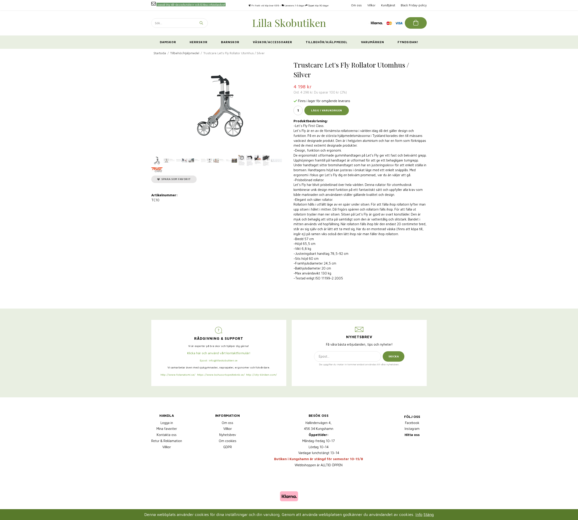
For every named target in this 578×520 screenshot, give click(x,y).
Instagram (412, 429)
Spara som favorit (175, 179)
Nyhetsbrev (227, 435)
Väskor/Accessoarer (272, 42)
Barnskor (230, 42)
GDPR (227, 447)
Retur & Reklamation (166, 441)
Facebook (412, 423)
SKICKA (394, 356)
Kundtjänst (388, 5)
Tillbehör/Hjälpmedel (326, 42)
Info (418, 514)
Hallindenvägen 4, (318, 423)
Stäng (429, 514)
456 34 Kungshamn (318, 429)
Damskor (168, 42)
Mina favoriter (166, 429)
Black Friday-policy (414, 5)
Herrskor (198, 42)
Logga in (167, 423)
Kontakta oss (167, 435)
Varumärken (372, 42)
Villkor (371, 5)
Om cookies (227, 441)
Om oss (356, 5)
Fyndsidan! (408, 42)
